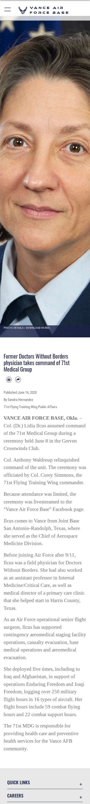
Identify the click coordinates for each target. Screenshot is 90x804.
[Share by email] (18, 379)
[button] (8, 10)
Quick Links (18, 782)
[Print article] (9, 379)
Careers (15, 795)
